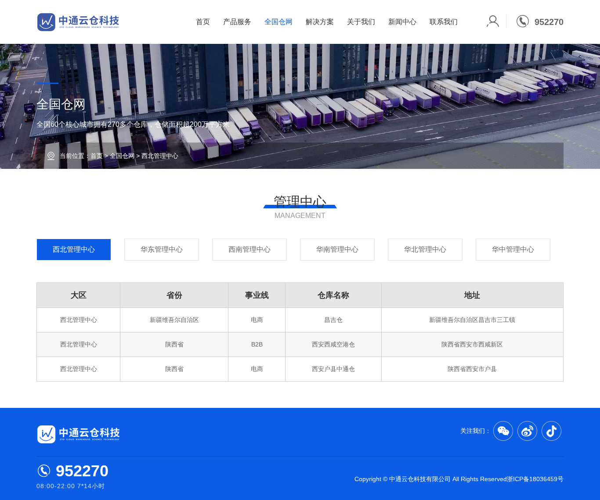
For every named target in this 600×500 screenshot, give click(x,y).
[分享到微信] (503, 431)
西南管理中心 (249, 249)
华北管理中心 (425, 249)
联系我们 (444, 21)
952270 (82, 471)
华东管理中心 (162, 249)
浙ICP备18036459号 (535, 478)
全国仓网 (278, 21)
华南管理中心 (337, 249)
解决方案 (320, 21)
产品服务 (237, 21)
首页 (203, 21)
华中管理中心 (513, 249)
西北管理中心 (74, 249)
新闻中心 (402, 21)
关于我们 (361, 21)
